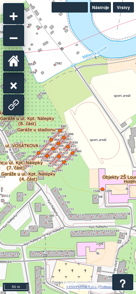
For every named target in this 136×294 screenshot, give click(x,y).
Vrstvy (123, 7)
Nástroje (100, 7)
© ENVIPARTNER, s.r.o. (81, 287)
